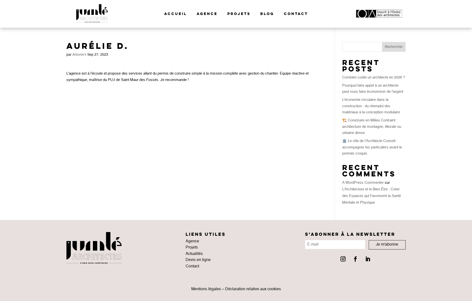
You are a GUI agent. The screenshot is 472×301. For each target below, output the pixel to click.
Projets (239, 14)
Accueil (175, 14)
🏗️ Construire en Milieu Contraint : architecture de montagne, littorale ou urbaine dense (371, 126)
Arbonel (78, 54)
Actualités (194, 254)
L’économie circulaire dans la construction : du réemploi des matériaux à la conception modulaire (371, 106)
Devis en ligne (198, 260)
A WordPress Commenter (363, 182)
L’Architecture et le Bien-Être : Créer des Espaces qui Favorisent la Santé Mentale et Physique (371, 195)
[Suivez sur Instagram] (343, 259)
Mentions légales (206, 289)
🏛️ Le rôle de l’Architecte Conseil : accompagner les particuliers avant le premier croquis (372, 147)
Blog (267, 14)
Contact (296, 14)
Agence (207, 14)
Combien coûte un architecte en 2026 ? (373, 77)
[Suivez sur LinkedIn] (367, 259)
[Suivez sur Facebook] (355, 259)
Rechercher (394, 47)
